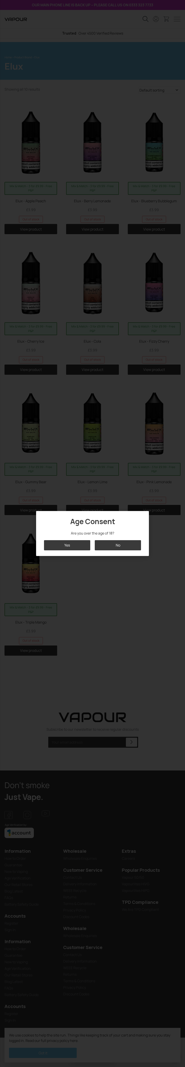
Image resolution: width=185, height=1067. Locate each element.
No (118, 545)
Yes (67, 545)
